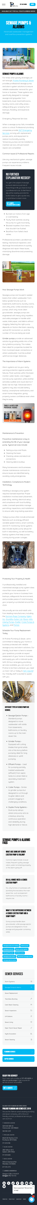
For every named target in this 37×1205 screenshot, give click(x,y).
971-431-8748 (6, 1143)
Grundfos (9, 619)
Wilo (31, 619)
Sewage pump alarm (9, 956)
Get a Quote (28, 671)
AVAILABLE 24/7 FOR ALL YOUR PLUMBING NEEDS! (18, 11)
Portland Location (9, 1135)
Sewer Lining (9, 1022)
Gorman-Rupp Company (16, 616)
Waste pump (24, 945)
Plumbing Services (9, 1052)
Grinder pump (20, 953)
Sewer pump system (22, 949)
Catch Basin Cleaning (11, 1005)
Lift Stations (8, 1016)
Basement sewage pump (25, 956)
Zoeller (18, 622)
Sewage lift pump (8, 953)
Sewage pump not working (11, 945)
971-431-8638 (23, 4)
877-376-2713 (6, 1167)
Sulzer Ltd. (18, 619)
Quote (32, 4)
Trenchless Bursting (11, 999)
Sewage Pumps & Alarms (13, 987)
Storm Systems (10, 981)
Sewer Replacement (11, 993)
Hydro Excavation (10, 1034)
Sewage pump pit (8, 949)
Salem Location (8, 1147)
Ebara (25, 619)
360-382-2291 (6, 1131)
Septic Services (9, 1059)
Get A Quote (13, 204)
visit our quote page (9, 1080)
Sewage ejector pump (9, 960)
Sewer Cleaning (10, 1039)
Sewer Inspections (10, 1010)
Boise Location (8, 1159)
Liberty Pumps (8, 622)
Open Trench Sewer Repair (13, 1028)
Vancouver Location (9, 1123)
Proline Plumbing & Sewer (23, 80)
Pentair (16, 625)
